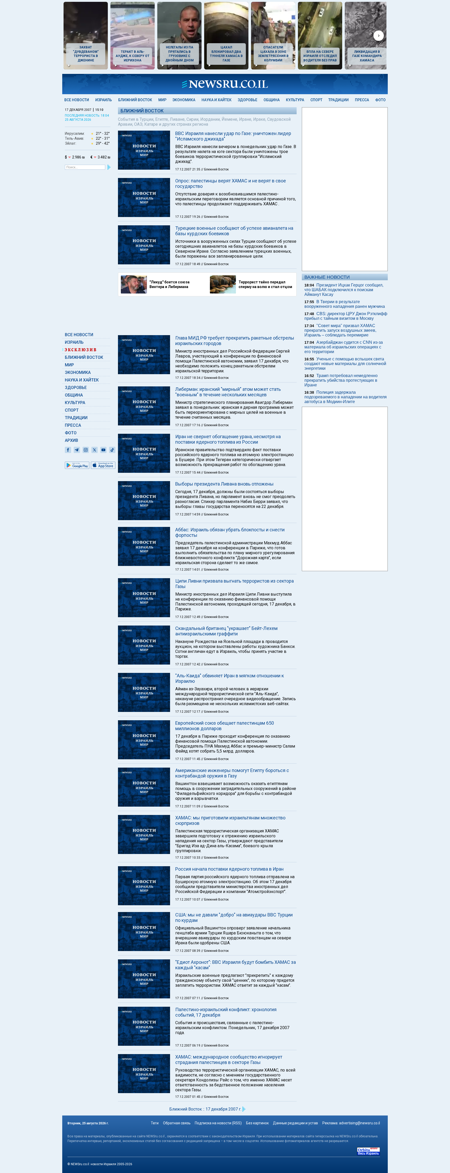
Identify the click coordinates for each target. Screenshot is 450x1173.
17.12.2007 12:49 (188, 617)
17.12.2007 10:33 (188, 857)
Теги (155, 1123)
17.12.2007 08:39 (188, 951)
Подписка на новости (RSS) (218, 1123)
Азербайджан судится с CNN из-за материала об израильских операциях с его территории (343, 347)
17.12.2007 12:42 (188, 664)
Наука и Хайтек (217, 100)
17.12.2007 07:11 (188, 998)
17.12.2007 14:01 (188, 569)
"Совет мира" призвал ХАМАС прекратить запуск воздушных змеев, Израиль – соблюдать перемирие (340, 330)
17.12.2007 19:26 (188, 217)
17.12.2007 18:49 (188, 264)
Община (272, 100)
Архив (71, 440)
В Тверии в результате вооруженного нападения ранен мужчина (344, 304)
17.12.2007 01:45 (188, 1097)
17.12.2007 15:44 (188, 472)
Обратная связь (177, 1123)
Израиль (103, 100)
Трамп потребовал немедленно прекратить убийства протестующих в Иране (341, 380)
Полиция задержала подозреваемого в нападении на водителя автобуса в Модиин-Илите (345, 397)
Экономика (183, 100)
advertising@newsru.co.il (359, 1123)
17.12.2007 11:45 (188, 759)
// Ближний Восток (215, 169)
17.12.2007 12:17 (188, 711)
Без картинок (257, 1123)
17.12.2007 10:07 (188, 899)
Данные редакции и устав (295, 1123)
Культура (295, 100)
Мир (162, 100)
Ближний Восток (135, 100)
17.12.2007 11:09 (188, 806)
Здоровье (247, 100)
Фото (380, 100)
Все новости (76, 100)
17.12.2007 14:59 (188, 514)
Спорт (316, 100)
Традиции (338, 100)
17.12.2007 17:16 (188, 425)
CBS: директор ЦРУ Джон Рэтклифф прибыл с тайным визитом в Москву (345, 316)
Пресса (362, 100)
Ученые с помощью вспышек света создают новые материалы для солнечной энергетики (345, 364)
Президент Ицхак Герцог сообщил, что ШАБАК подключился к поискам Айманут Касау (343, 290)
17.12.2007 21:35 (188, 169)
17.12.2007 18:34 (188, 378)
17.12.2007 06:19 (188, 1045)
